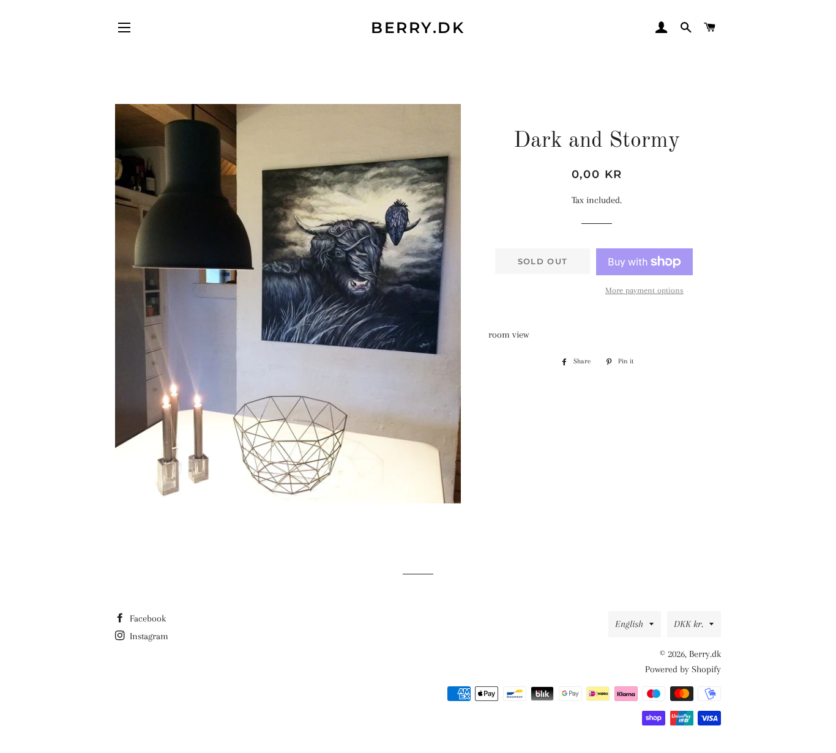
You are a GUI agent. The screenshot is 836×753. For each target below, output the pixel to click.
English (629, 623)
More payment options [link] (644, 290)
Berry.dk (418, 27)
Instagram (147, 636)
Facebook (146, 618)
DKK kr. (688, 623)
